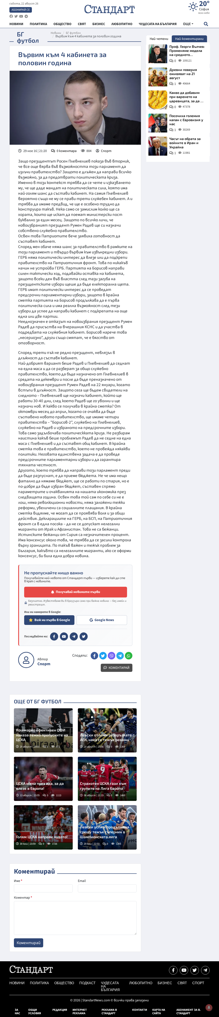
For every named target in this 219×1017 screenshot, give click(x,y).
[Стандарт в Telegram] (74, 636)
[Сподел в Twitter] (103, 655)
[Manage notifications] (209, 1007)
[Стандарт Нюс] (31, 973)
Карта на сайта (158, 1011)
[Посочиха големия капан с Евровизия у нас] (157, 123)
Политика (39, 983)
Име (18, 881)
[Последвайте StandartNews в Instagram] (16, 16)
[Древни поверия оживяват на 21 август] (157, 77)
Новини (56, 33)
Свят (182, 983)
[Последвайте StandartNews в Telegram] (26, 16)
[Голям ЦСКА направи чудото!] (43, 827)
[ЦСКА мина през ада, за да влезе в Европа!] (43, 779)
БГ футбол (73, 33)
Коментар (23, 897)
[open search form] (206, 24)
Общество (64, 983)
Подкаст (87, 983)
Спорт (106, 151)
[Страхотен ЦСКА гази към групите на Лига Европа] (107, 779)
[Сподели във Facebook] (94, 655)
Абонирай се (21, 10)
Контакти (139, 1010)
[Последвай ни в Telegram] (205, 970)
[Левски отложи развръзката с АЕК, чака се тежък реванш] (107, 730)
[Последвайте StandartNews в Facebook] (11, 16)
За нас (17, 1011)
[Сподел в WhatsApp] (128, 655)
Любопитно (140, 983)
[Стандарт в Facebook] (54, 636)
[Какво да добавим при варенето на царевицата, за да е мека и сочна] (157, 99)
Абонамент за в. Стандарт (188, 1011)
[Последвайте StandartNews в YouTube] (21, 16)
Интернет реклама (80, 1011)
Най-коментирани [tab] (189, 38)
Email (82, 881)
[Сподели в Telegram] (120, 655)
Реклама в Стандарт (109, 1011)
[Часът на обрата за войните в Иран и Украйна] (157, 146)
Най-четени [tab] (159, 38)
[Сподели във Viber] (111, 655)
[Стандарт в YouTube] (64, 636)
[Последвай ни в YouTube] (184, 970)
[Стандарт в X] (84, 636)
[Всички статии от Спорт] (26, 660)
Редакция (59, 1010)
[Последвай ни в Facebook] (173, 970)
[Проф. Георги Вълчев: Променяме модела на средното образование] (157, 53)
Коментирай (119, 667)
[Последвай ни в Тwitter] (194, 970)
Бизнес (165, 983)
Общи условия (34, 1011)
